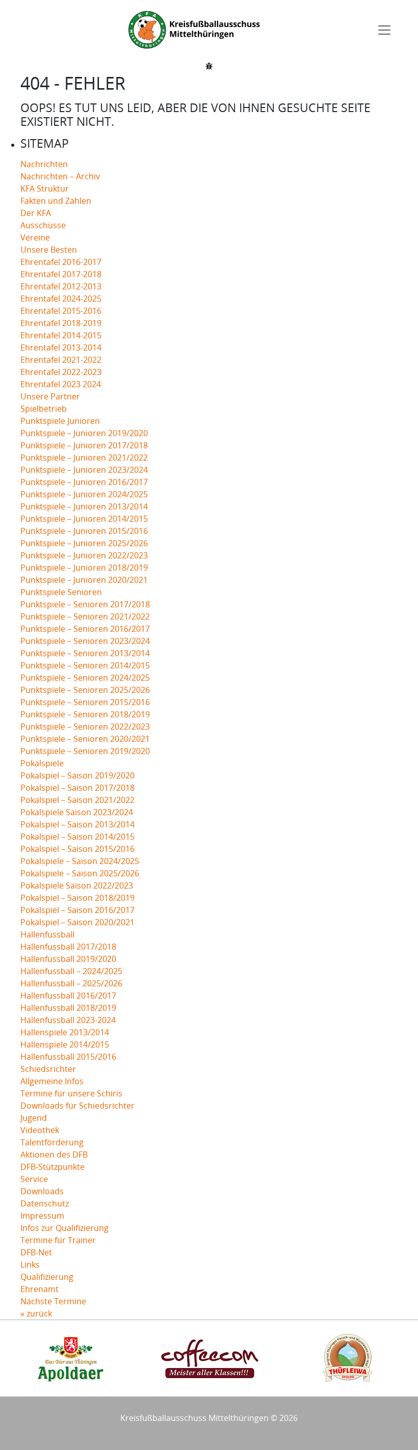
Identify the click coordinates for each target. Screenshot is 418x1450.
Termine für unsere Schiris (71, 1093)
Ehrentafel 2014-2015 (60, 335)
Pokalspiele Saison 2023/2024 (76, 812)
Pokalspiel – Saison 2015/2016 (77, 848)
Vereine (35, 237)
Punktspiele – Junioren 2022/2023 (84, 555)
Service (34, 1179)
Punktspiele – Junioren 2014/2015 (84, 518)
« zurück (36, 1313)
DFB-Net (36, 1252)
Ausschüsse (43, 225)
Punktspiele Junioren (60, 420)
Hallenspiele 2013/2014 (64, 1032)
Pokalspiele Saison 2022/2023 (76, 885)
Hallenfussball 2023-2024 (68, 1020)
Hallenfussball (47, 934)
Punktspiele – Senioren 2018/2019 (85, 714)
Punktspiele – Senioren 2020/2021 (85, 738)
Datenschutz (44, 1203)
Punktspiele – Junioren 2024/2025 (84, 494)
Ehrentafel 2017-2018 (60, 274)
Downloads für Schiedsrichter (77, 1105)
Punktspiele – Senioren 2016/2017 (85, 628)
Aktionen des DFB (54, 1154)
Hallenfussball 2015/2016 (68, 1056)
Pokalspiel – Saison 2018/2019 (77, 897)
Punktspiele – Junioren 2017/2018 (84, 445)
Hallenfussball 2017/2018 (68, 946)
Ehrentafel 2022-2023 (60, 372)
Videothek (39, 1130)
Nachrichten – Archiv (60, 176)
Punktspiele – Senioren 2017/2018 (85, 604)
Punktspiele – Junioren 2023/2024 (84, 469)
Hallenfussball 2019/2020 (68, 958)
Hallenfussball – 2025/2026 (71, 983)
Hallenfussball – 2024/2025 (71, 971)
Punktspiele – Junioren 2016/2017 (84, 482)
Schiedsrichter (48, 1069)
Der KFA (35, 213)
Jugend (33, 1117)
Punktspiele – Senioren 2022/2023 (85, 726)
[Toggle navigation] (384, 30)
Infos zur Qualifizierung (64, 1227)
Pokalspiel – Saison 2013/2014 (77, 824)
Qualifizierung (46, 1276)
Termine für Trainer (58, 1240)
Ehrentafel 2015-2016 (60, 310)
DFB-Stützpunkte (52, 1166)
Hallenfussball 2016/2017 (68, 995)
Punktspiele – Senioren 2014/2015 (85, 665)
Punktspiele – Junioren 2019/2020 (84, 433)
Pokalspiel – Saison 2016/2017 (77, 910)
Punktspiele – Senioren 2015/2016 (85, 702)
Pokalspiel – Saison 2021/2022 (77, 799)
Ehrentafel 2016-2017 (60, 261)
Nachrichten (44, 164)
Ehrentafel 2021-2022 (60, 359)
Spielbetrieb (43, 408)
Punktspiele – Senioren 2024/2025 (85, 677)
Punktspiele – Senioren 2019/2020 (85, 751)
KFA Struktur (44, 188)
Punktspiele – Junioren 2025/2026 (84, 543)
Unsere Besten (48, 249)
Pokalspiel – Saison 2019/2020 (77, 775)
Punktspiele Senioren (61, 592)
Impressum (42, 1215)
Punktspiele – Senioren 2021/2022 (85, 616)
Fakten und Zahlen (55, 200)
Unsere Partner (50, 396)
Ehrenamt (39, 1289)
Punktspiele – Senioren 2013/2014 (85, 653)
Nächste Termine (53, 1301)
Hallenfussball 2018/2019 (68, 1007)
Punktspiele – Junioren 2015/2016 (84, 530)
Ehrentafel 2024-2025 (60, 298)
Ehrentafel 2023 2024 (60, 384)
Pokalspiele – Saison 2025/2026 (79, 873)
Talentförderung (52, 1142)
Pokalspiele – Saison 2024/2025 (79, 861)
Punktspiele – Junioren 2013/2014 (84, 506)
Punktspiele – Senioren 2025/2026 (85, 689)
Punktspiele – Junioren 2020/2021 (84, 579)
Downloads (42, 1191)
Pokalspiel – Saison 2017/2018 (77, 787)
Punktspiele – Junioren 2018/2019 (84, 567)
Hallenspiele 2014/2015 (64, 1044)
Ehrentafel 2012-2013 (60, 286)
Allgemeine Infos (52, 1081)
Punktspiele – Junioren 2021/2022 (84, 457)
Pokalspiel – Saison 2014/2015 (77, 836)
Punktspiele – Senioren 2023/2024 (85, 641)
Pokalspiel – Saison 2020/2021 (77, 922)
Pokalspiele (42, 763)
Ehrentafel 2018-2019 (60, 323)
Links (30, 1264)
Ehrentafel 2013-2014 (60, 347)
